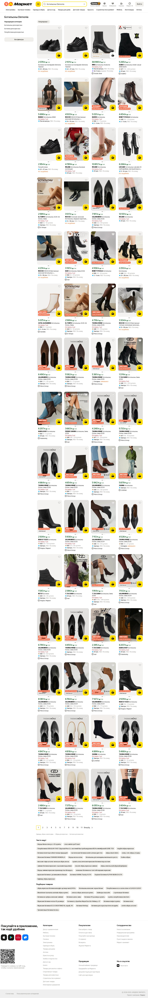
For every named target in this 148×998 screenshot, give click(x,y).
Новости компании (123, 929)
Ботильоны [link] (98, 117)
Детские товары (49, 981)
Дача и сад (46, 962)
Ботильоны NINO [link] (47, 117)
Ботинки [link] (43, 594)
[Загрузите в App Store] (4, 940)
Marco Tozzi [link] (43, 540)
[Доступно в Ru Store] (25, 940)
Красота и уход (48, 955)
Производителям (123, 936)
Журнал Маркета (85, 946)
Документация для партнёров (89, 972)
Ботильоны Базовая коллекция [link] (75, 168)
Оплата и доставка (85, 933)
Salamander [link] (97, 217)
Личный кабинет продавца (88, 965)
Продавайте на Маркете (87, 968)
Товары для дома (49, 949)
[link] (49, 844)
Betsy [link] (40, 594)
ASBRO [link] (121, 65)
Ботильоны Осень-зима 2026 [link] (74, 378)
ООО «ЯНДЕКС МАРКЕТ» (136, 992)
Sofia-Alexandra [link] (44, 323)
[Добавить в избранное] (59, 28)
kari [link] (66, 271)
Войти (139, 4)
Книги (45, 965)
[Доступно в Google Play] (11, 940)
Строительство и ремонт (52, 978)
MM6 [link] (93, 65)
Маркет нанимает (123, 942)
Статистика (10, 994)
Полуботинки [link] (43, 167)
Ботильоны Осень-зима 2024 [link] (101, 486)
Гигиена (46, 939)
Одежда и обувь (48, 946)
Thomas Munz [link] (97, 323)
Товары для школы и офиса (52, 968)
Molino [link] (95, 167)
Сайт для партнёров (86, 975)
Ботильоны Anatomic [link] (101, 65)
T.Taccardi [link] (123, 377)
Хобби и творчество (50, 959)
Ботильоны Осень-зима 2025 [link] (101, 218)
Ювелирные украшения (51, 985)
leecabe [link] (122, 167)
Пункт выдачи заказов (125, 939)
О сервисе (82, 939)
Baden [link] (94, 117)
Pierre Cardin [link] (70, 431)
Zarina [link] (121, 485)
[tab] (10, 10)
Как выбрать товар (85, 929)
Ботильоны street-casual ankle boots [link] (130, 66)
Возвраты (82, 942)
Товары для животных (51, 975)
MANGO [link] (40, 117)
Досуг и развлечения (50, 929)
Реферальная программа (125, 933)
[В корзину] (59, 55)
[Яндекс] (142, 995)
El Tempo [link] (41, 217)
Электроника (47, 942)
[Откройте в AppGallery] (18, 940)
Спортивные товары (50, 972)
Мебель (46, 933)
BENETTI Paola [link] (124, 117)
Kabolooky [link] (42, 431)
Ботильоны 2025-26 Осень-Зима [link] (49, 218)
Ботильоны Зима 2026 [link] (75, 271)
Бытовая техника (49, 936)
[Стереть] (84, 4)
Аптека (45, 952)
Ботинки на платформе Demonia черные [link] (49, 66)
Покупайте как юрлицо (87, 936)
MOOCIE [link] (68, 117)
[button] (43, 21)
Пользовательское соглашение (28, 994)
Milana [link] (67, 167)
